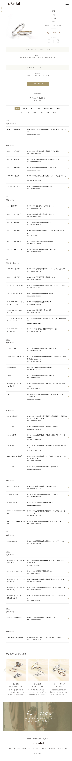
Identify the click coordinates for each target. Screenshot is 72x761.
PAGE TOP (1, 9)
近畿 (20, 112)
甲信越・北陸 (48, 108)
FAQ (37, 748)
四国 (34, 112)
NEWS (24, 748)
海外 (54, 112)
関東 (39, 108)
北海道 (25, 108)
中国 (27, 112)
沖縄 (47, 112)
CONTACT (44, 748)
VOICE (10, 748)
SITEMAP (52, 748)
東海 (58, 108)
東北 (32, 108)
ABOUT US (31, 748)
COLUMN (17, 748)
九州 (41, 112)
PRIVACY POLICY (62, 748)
